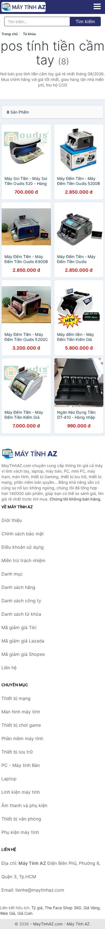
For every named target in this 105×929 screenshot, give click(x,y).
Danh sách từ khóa (21, 614)
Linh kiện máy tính (20, 792)
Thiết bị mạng (16, 698)
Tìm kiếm (85, 21)
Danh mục (12, 574)
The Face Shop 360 (63, 907)
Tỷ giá (37, 907)
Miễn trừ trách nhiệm (23, 560)
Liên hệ (9, 667)
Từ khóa (29, 34)
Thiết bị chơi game (21, 725)
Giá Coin (24, 913)
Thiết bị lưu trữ (17, 752)
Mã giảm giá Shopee (23, 654)
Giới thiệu (11, 520)
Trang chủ (9, 34)
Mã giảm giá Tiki (18, 627)
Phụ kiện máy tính (20, 832)
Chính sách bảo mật (22, 533)
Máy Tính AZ (78, 923)
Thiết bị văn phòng (21, 819)
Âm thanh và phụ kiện (24, 805)
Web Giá (7, 913)
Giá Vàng (91, 907)
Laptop (9, 778)
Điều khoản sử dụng (22, 547)
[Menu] (97, 6)
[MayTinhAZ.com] (32, 7)
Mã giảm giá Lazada (22, 641)
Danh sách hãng (18, 587)
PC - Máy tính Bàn (20, 765)
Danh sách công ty (21, 600)
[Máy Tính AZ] (29, 453)
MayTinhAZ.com (48, 923)
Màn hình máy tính (20, 711)
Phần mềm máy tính (22, 738)
